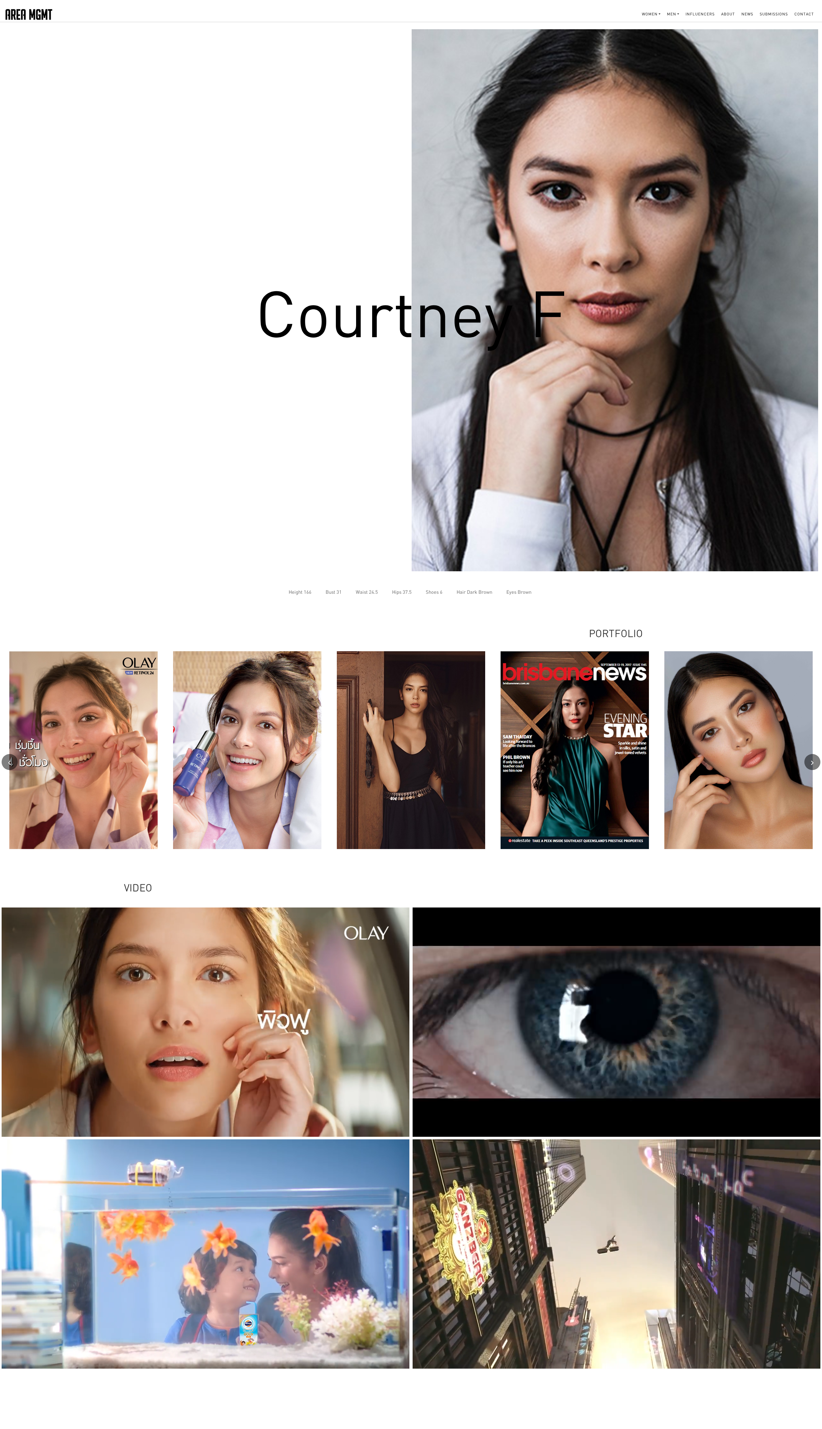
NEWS (747, 14)
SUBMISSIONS (774, 14)
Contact (804, 14)
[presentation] (10, 762)
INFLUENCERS (700, 14)
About (728, 14)
